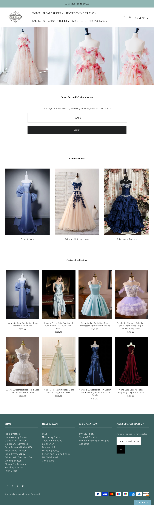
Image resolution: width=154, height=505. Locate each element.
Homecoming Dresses (17, 437)
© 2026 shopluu (12, 494)
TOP (149, 501)
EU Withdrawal (50, 457)
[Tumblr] (23, 486)
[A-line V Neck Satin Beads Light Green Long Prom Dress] (58, 361)
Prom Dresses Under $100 (19, 447)
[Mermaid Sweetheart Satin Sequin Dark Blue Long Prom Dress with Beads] (95, 361)
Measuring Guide (51, 437)
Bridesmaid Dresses (15, 450)
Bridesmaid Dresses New (77, 239)
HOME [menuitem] (36, 13)
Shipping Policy (50, 450)
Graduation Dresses (15, 440)
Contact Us (48, 460)
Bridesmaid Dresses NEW (18, 457)
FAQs (44, 433)
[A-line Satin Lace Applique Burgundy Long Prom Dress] (131, 361)
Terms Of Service (88, 437)
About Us (84, 443)
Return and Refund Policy (56, 453)
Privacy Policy (86, 433)
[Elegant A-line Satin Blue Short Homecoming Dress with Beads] (95, 294)
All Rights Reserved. (31, 494)
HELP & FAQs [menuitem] (97, 21)
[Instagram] (12, 486)
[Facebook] (7, 486)
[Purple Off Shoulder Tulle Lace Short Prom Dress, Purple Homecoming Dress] (131, 294)
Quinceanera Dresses (127, 239)
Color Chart (48, 443)
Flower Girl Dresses (15, 464)
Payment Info (49, 447)
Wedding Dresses (14, 467)
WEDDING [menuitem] (78, 21)
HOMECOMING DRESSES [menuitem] (81, 13)
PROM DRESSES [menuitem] (52, 13)
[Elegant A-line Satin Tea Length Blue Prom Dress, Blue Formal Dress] (58, 294)
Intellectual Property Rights (94, 440)
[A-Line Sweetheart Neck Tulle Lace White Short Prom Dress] (22, 361)
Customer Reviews (52, 440)
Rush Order (11, 470)
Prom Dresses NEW (15, 453)
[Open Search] (124, 17)
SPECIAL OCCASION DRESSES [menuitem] (49, 21)
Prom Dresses (27, 239)
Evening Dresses (14, 460)
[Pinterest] (17, 486)
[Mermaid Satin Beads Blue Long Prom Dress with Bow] (22, 294)
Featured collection (76, 260)
